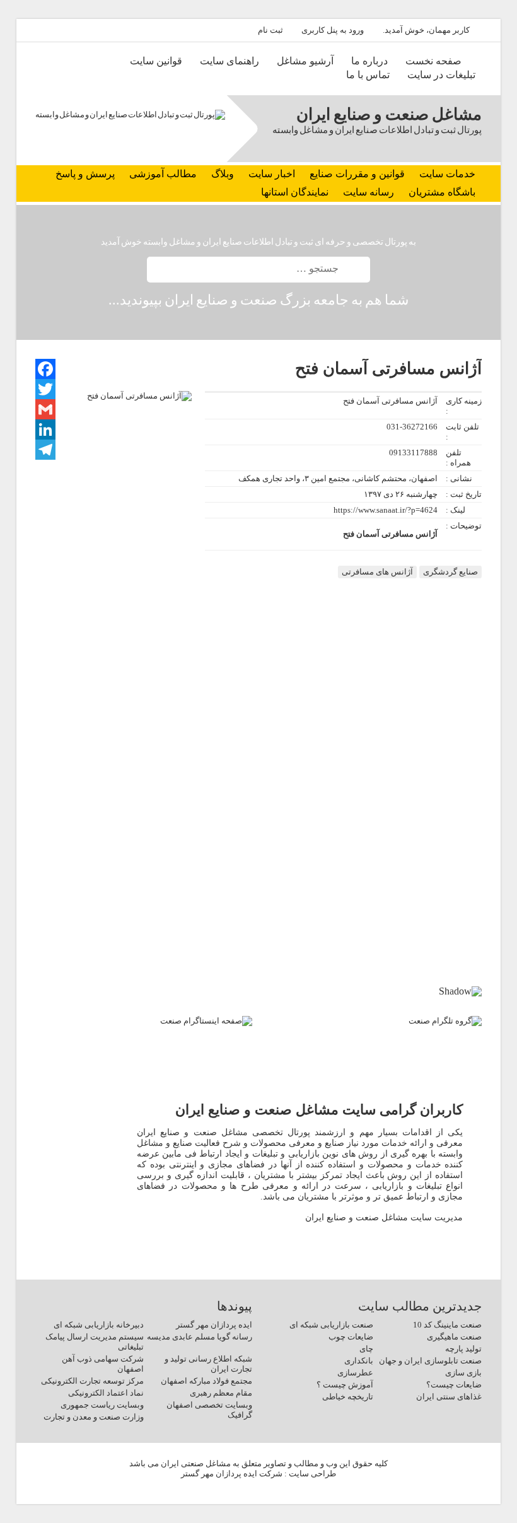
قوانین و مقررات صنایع (357, 173)
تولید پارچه (463, 1348)
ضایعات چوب (350, 1336)
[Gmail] (45, 409)
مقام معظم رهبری (221, 1393)
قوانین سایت (156, 60)
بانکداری (358, 1360)
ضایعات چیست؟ (454, 1384)
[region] (258, 931)
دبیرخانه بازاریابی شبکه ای (99, 1324)
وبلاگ (222, 173)
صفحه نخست (433, 60)
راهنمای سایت (229, 60)
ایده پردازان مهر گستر (214, 1324)
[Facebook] (45, 369)
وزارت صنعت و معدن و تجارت (94, 1416)
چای (366, 1348)
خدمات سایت (447, 173)
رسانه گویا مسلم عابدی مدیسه (199, 1336)
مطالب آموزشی (163, 173)
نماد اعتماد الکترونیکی (106, 1393)
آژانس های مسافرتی (377, 571)
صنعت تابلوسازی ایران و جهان (430, 1360)
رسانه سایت (368, 192)
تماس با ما (368, 74)
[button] (472, 921)
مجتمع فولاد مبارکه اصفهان (206, 1381)
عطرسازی (355, 1372)
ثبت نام (270, 30)
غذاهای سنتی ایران (449, 1396)
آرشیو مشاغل (305, 60)
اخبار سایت (271, 173)
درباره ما (369, 60)
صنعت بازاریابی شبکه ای (331, 1324)
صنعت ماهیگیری (454, 1336)
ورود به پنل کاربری (332, 30)
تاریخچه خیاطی (347, 1396)
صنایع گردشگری (450, 571)
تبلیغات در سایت (441, 74)
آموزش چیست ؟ (345, 1384)
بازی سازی (463, 1372)
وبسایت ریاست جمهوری (102, 1404)
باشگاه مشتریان (442, 192)
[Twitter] (45, 389)
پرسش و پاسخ (85, 173)
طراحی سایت (312, 1473)
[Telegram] (45, 450)
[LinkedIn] (45, 429)
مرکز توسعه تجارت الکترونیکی (92, 1381)
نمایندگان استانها (294, 192)
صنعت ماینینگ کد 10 (447, 1324)
